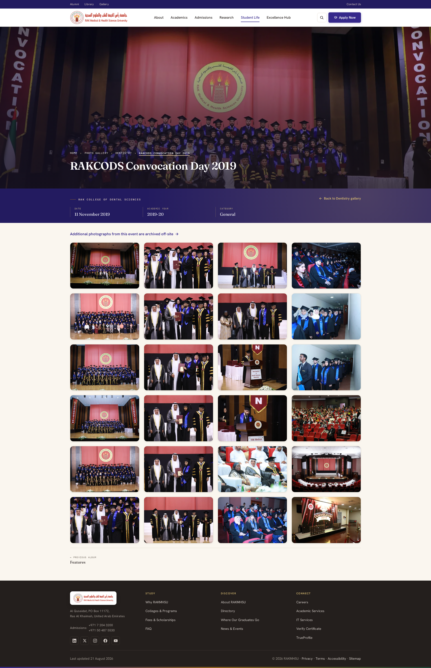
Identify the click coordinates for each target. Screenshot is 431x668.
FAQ (148, 628)
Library (89, 4)
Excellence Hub (279, 17)
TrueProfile (304, 637)
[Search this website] (322, 17)
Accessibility (337, 658)
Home (73, 153)
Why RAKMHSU (156, 602)
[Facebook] (105, 640)
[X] (84, 640)
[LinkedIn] (74, 640)
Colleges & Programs (161, 611)
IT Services (304, 620)
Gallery (104, 4)
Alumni (74, 4)
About (158, 17)
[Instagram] (95, 640)
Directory (228, 611)
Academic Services (310, 611)
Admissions (203, 17)
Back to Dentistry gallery (340, 198)
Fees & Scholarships (160, 620)
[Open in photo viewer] (104, 266)
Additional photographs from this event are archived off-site (121, 234)
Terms (320, 658)
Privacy (307, 658)
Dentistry (123, 153)
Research (227, 17)
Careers (302, 602)
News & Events (232, 628)
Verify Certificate (308, 628)
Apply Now (347, 17)
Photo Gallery (96, 153)
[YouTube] (115, 640)
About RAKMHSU (233, 602)
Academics (179, 17)
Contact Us (354, 4)
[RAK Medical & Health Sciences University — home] (99, 17)
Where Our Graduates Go (240, 620)
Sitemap (355, 658)
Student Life (250, 17)
